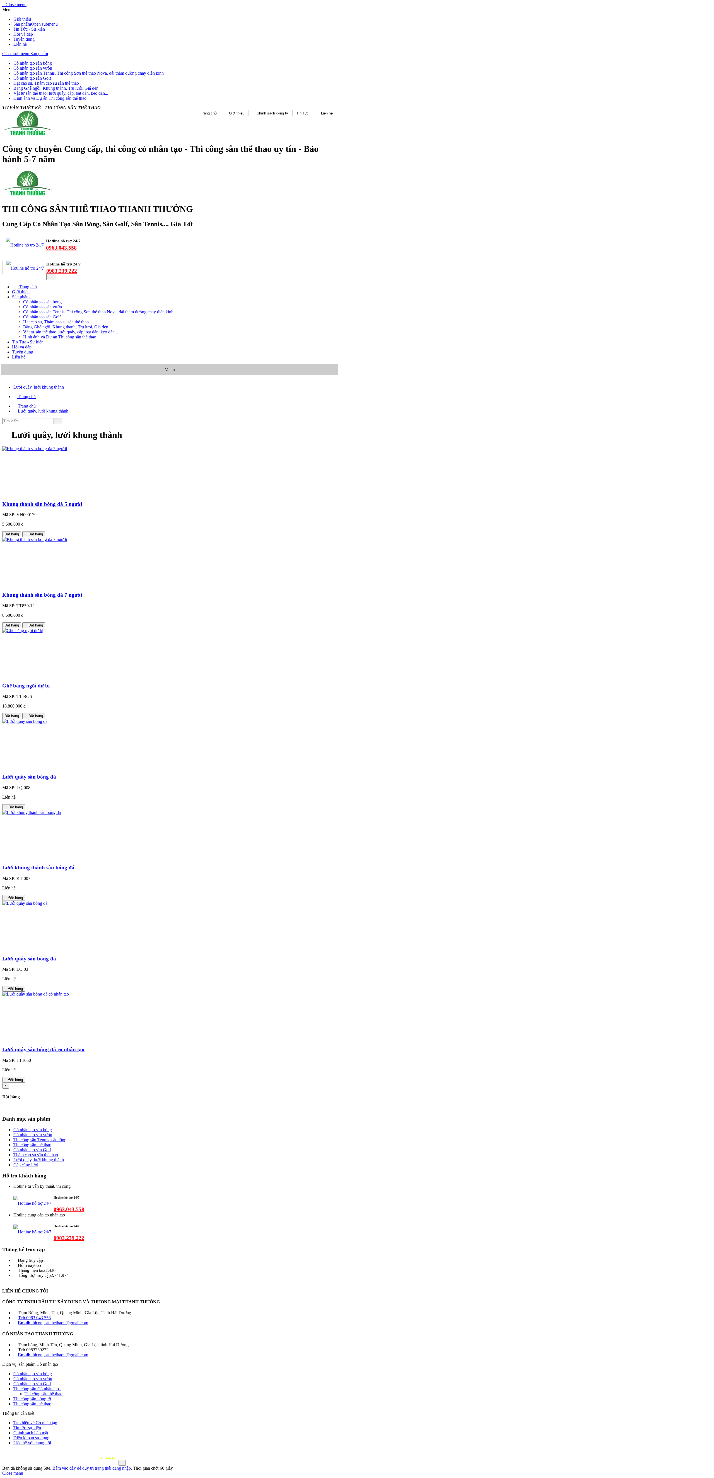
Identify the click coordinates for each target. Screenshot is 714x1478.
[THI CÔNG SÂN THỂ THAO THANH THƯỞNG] (27, 195)
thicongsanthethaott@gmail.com (53, 1322)
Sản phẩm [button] (21, 296)
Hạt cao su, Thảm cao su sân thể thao (46, 83)
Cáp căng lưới (25, 1164)
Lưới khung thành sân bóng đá (38, 867)
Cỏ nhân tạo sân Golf (32, 78)
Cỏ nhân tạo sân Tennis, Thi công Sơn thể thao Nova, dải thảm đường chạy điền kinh (88, 73)
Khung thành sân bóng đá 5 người (42, 504)
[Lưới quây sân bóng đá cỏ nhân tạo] (35, 994)
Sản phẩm (22, 24)
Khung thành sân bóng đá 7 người (42, 595)
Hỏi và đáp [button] (22, 347)
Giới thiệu (22, 19)
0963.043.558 (61, 248)
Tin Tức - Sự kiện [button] (28, 342)
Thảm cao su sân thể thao (35, 1154)
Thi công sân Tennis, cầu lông (39, 1139)
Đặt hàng (11, 534)
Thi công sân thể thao (32, 1144)
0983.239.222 (61, 271)
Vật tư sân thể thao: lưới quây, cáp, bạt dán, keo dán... (60, 93)
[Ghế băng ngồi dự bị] (22, 630)
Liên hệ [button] (18, 357)
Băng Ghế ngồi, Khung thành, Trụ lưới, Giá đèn (55, 88)
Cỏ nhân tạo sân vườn (32, 68)
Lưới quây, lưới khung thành (38, 1159)
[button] (32, 1373)
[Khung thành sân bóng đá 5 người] (34, 448)
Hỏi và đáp (23, 34)
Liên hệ (20, 44)
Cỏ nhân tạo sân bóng (32, 63)
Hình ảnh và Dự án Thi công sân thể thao (49, 98)
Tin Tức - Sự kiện (29, 29)
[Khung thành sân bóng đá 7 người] (34, 539)
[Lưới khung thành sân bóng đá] (31, 812)
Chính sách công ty (271, 113)
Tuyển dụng (24, 39)
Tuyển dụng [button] (22, 352)
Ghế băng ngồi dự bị (26, 686)
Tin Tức (302, 113)
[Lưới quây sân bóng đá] (24, 721)
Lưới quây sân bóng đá (29, 777)
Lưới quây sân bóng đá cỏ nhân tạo (43, 1049)
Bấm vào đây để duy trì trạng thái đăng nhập (91, 1468)
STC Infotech (108, 1458)
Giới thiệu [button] (21, 291)
